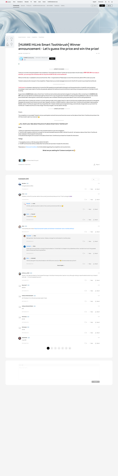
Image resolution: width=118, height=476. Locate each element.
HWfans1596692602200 (27, 295)
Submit (95, 381)
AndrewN (28, 246)
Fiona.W (28, 203)
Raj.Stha (24, 183)
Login (102, 5)
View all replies (60, 265)
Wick (23, 226)
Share (7, 45)
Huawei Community (22, 37)
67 (7, 40)
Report (98, 164)
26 (11, 40)
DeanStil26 (24, 337)
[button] (105, 2)
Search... (95, 5)
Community (16, 5)
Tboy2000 (28, 235)
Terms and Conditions (31, 147)
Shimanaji (24, 316)
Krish (23, 194)
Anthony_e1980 (25, 273)
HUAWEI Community (29, 57)
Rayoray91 (24, 285)
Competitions (34, 37)
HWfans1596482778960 (27, 306)
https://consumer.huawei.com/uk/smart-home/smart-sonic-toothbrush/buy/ (54, 228)
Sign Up (109, 5)
